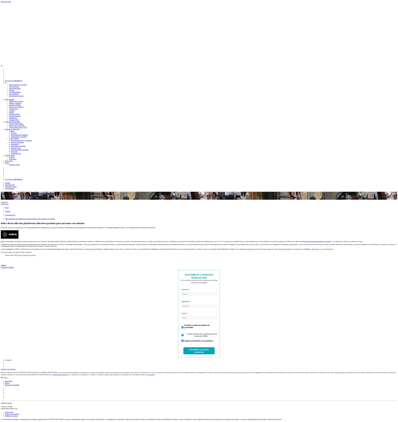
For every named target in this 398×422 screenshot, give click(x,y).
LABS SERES (14, 138)
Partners (11, 90)
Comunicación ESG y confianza (21, 140)
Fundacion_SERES (7, 267)
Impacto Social (16, 148)
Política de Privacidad (12, 414)
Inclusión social (17, 199)
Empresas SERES (15, 105)
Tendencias (4, 202)
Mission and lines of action (18, 85)
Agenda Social (10, 155)
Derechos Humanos (17, 142)
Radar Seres (9, 161)
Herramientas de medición (19, 135)
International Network (16, 96)
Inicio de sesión (6, 2)
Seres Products (14, 86)
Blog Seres (8, 381)
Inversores (14, 152)
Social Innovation (15, 88)
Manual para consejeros (17, 125)
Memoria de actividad (12, 385)
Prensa (7, 163)
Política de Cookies (11, 416)
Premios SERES (14, 114)
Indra (10, 199)
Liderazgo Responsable (12, 122)
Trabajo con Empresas (12, 129)
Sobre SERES (9, 99)
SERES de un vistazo (16, 101)
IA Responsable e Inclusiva (20, 150)
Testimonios (13, 118)
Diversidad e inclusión (18, 146)
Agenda (11, 157)
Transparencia (13, 109)
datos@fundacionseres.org (61, 374)
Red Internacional (15, 116)
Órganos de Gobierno (16, 107)
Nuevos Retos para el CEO (18, 127)
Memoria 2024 (14, 120)
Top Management (15, 92)
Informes (14, 133)
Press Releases (14, 94)
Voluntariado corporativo (19, 137)
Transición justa (16, 153)
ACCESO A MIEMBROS (13, 81)
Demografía (15, 144)
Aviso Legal (9, 412)
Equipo (11, 112)
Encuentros (12, 159)
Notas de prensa (14, 165)
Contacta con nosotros (8, 369)
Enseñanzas (4, 204)
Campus (12, 131)
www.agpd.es (151, 374)
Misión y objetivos (15, 103)
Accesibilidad (27, 199)
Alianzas (12, 111)
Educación (36, 199)
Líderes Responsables (16, 124)
